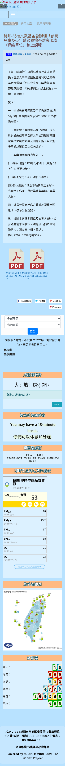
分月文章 (26, 23)
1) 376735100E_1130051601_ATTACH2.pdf (16, 276)
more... (57, 404)
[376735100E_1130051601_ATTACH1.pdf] (37, 259)
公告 (9, 54)
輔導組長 (17, 54)
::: (3, 19)
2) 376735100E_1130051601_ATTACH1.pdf (37, 276)
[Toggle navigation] (13, 14)
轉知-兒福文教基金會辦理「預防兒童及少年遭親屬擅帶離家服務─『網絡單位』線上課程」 (32, 40)
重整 (32, 331)
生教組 (27, 54)
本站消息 (10, 23)
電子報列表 (44, 23)
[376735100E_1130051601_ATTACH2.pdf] (16, 259)
